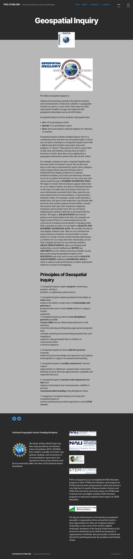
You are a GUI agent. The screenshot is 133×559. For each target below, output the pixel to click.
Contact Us (106, 4)
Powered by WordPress (42, 554)
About (84, 4)
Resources (94, 4)
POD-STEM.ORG (12, 4)
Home (77, 4)
